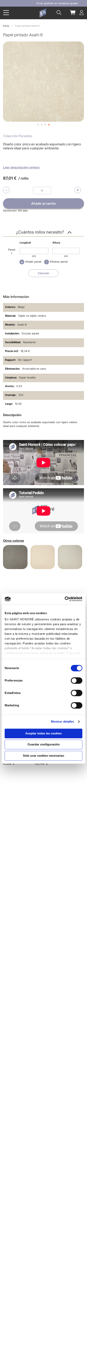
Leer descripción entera (21, 167)
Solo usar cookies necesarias (43, 755)
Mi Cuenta (82, 12)
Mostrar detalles (62, 721)
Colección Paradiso (17, 136)
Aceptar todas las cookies (43, 733)
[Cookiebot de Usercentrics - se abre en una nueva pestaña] (64, 599)
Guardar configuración (44, 744)
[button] (38, 125)
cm (34, 256)
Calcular (43, 273)
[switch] (76, 681)
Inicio (6, 25)
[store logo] (43, 12)
